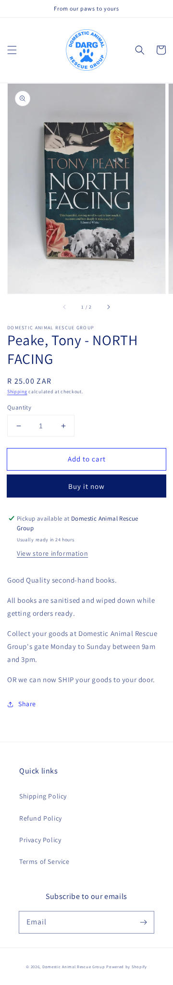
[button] (12, 50)
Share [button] (27, 703)
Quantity (19, 407)
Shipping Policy (43, 796)
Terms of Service (44, 861)
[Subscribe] (143, 922)
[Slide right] (108, 307)
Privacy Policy (40, 839)
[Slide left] (64, 307)
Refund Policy (40, 818)
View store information (52, 553)
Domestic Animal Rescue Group (73, 966)
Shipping (17, 391)
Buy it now (86, 486)
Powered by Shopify (126, 966)
